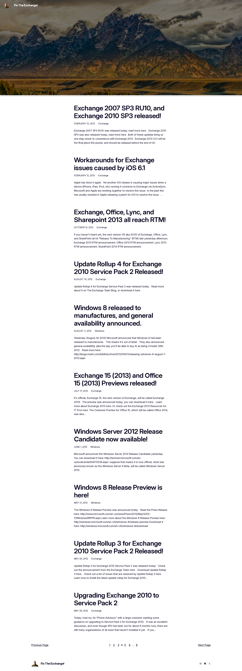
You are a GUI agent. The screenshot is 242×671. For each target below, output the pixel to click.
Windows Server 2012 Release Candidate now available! (118, 435)
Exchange (103, 123)
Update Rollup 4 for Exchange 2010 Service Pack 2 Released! (118, 267)
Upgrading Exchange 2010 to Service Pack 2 (116, 599)
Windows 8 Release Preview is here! (118, 491)
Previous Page (39, 645)
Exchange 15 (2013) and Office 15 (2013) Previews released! (118, 379)
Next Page (204, 645)
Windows (99, 330)
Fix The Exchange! (26, 5)
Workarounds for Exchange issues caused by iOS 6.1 (114, 163)
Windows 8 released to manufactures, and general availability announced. (113, 315)
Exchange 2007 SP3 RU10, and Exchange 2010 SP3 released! (119, 111)
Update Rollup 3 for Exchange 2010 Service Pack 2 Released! (118, 547)
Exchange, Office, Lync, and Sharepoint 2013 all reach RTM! (120, 215)
